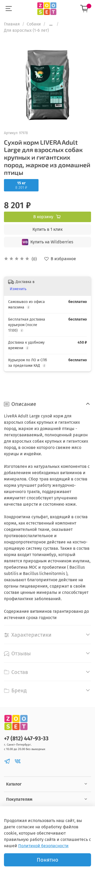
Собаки (34, 24)
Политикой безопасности (43, 845)
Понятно (47, 860)
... (51, 24)
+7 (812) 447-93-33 (26, 738)
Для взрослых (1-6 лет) (26, 30)
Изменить (18, 289)
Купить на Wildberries (51, 241)
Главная (12, 24)
